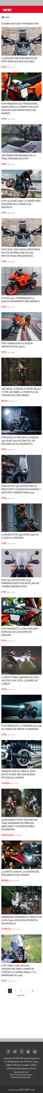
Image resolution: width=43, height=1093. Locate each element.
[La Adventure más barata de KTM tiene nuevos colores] (21, 41)
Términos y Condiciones (21, 1074)
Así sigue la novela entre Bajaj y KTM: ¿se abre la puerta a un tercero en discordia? (21, 392)
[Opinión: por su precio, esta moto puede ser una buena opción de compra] (21, 754)
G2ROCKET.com (26, 1089)
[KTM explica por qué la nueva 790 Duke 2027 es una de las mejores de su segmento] (21, 420)
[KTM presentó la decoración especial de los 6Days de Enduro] (21, 612)
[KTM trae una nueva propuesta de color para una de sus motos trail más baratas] (21, 232)
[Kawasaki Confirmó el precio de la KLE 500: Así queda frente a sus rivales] (21, 900)
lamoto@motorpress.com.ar (21, 1068)
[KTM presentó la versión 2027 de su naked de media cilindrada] (21, 709)
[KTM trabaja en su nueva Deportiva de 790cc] (21, 326)
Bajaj (4, 400)
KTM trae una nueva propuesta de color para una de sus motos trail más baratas (20, 252)
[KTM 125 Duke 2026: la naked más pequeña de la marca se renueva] (21, 184)
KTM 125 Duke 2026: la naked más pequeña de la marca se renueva (21, 204)
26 (32, 991)
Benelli (6, 880)
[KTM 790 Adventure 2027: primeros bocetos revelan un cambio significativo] (21, 563)
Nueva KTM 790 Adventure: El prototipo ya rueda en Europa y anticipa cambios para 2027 (21, 489)
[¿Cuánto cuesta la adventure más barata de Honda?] (21, 855)
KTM (3, 67)
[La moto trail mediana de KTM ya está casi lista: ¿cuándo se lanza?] (21, 660)
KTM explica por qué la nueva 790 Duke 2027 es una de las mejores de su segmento (20, 440)
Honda (5, 783)
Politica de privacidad (20, 1077)
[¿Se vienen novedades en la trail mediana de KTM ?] (21, 138)
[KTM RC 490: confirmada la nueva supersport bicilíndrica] (21, 281)
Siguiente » (21, 995)
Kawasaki (7, 835)
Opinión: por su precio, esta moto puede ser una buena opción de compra (18, 774)
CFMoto (6, 929)
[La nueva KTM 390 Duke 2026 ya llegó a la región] (21, 518)
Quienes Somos (21, 1072)
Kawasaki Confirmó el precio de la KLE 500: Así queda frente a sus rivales (21, 920)
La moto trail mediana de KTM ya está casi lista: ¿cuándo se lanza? (20, 680)
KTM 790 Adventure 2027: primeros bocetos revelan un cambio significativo (20, 583)
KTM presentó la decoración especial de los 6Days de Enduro (19, 631)
